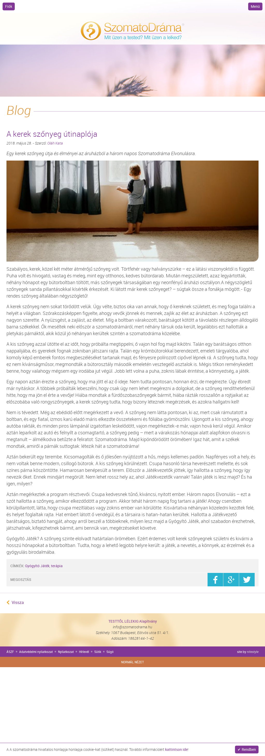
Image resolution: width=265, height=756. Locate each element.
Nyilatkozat (66, 652)
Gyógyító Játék (37, 565)
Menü (255, 6)
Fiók (8, 6)
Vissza (18, 602)
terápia (57, 565)
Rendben (249, 749)
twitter (247, 579)
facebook (215, 579)
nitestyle (253, 652)
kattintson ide (176, 749)
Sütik (97, 652)
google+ (231, 579)
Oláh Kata (55, 143)
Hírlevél (84, 652)
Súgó (110, 652)
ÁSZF (10, 652)
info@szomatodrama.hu (132, 626)
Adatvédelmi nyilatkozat (36, 652)
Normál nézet (132, 662)
